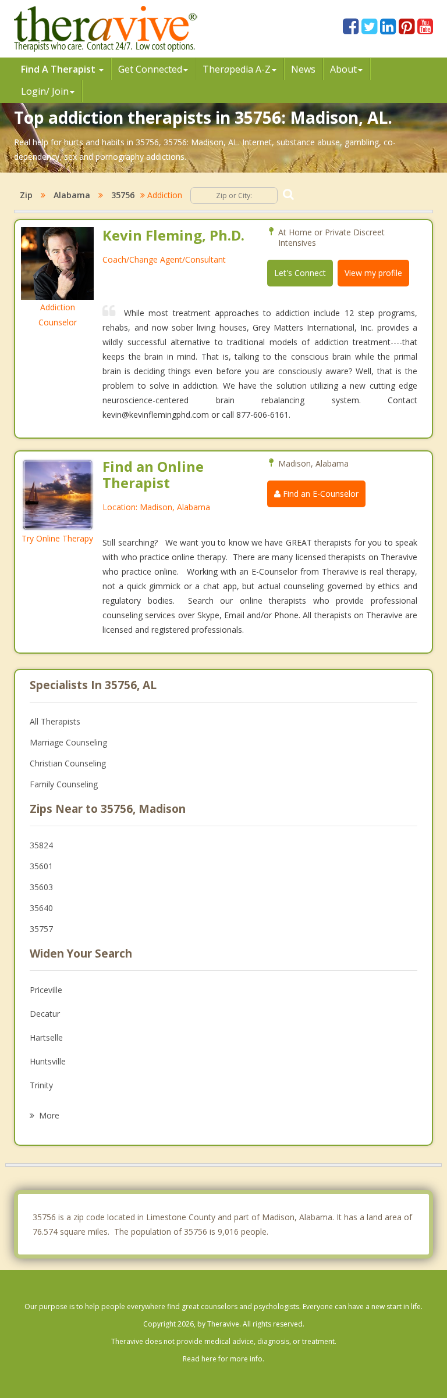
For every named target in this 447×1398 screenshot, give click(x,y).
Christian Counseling (68, 763)
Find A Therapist (59, 69)
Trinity (41, 1085)
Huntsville (48, 1061)
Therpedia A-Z (237, 69)
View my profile (373, 272)
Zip (26, 194)
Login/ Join (45, 91)
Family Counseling (64, 784)
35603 (41, 886)
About (343, 69)
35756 (122, 194)
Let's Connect (300, 272)
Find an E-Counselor (320, 493)
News (303, 69)
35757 (41, 928)
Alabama (72, 194)
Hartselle (46, 1037)
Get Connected (150, 69)
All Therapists (55, 721)
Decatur (45, 1013)
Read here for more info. (223, 1359)
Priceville (46, 989)
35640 (41, 907)
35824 (41, 845)
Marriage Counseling (68, 742)
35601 (41, 866)
